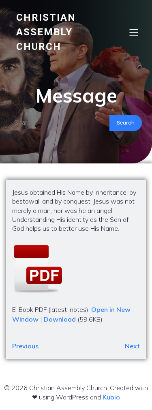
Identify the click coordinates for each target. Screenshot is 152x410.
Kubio (111, 397)
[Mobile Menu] (134, 32)
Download (60, 319)
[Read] (76, 269)
